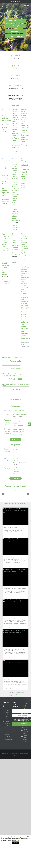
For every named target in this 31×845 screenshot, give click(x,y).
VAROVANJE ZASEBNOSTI (15, 753)
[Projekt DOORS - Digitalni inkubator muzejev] (25, 711)
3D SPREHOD (15, 367)
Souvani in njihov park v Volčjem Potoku (19, 420)
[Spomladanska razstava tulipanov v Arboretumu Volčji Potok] (15, 372)
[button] (3, 492)
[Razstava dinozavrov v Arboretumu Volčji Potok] (15, 382)
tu (27, 838)
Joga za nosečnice (17, 451)
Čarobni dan (16, 469)
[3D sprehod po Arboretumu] (11, 363)
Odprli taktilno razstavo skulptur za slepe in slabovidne (16, 245)
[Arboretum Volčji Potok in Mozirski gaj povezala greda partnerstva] (25, 274)
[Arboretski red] (13, 355)
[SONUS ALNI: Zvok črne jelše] (25, 118)
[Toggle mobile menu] (28, 5)
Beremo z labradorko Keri (19, 460)
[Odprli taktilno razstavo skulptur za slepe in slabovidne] (15, 233)
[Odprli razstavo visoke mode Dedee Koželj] (6, 245)
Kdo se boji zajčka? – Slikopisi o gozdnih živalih (19, 411)
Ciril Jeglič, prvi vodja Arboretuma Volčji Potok (19, 430)
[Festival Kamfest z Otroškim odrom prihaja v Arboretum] (15, 180)
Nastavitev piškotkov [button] (23, 840)
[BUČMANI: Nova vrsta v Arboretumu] (15, 122)
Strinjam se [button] (15, 842)
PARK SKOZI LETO (15, 377)
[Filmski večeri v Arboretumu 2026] (6, 111)
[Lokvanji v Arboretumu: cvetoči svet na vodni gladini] (25, 158)
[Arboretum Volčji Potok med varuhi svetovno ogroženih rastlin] (6, 165)
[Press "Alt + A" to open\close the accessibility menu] (29, 424)
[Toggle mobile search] (25, 5)
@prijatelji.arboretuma (15, 693)
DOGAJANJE (15, 387)
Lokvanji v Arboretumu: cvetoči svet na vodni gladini (26, 170)
